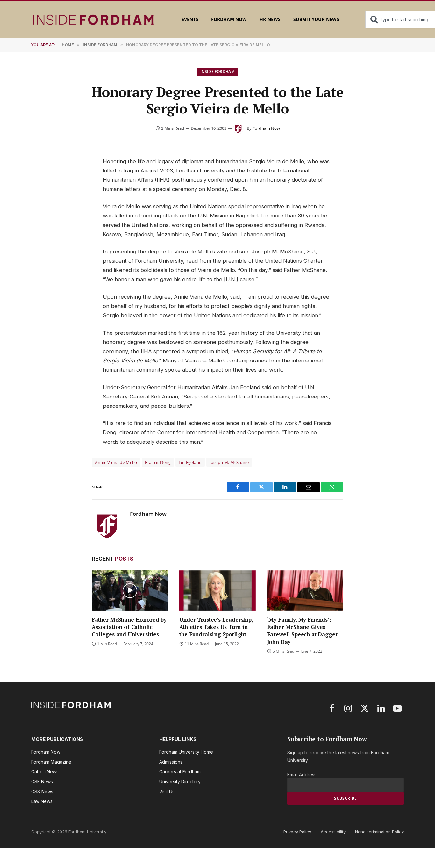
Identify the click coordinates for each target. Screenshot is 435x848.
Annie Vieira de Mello (116, 462)
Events (190, 19)
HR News (270, 19)
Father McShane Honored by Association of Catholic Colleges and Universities (129, 627)
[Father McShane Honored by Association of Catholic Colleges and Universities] (130, 590)
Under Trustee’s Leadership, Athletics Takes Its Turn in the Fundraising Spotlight (216, 627)
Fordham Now (229, 19)
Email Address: (302, 774)
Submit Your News (316, 19)
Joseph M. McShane (229, 462)
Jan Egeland (190, 462)
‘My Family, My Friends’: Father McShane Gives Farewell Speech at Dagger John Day (302, 630)
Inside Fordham (217, 71)
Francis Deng (158, 462)
